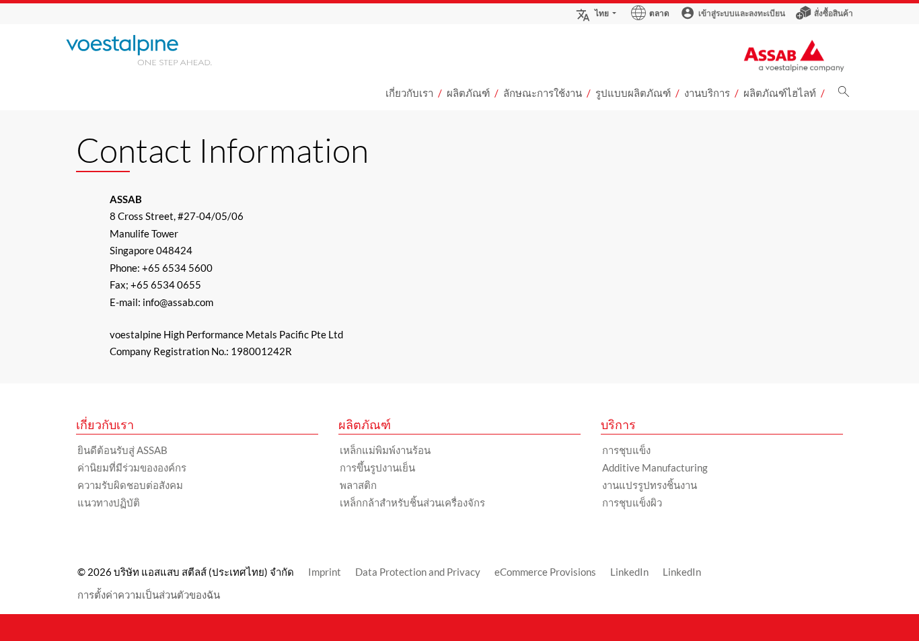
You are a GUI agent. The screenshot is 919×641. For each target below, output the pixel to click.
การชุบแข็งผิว (632, 502)
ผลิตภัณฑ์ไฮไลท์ (779, 93)
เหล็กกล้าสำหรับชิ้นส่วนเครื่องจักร (412, 502)
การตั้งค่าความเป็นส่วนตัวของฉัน (148, 595)
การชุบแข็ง (626, 450)
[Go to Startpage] (157, 50)
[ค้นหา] (843, 95)
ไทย (602, 13)
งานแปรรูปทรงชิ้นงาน (649, 485)
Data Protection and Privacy (417, 572)
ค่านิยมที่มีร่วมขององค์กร (131, 467)
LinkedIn (629, 572)
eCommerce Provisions (545, 572)
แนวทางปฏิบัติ (108, 502)
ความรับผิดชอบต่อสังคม (130, 485)
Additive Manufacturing (655, 467)
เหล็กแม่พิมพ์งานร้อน (385, 450)
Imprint (324, 572)
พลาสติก (358, 485)
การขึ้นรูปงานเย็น (377, 467)
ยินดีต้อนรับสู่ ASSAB (122, 450)
